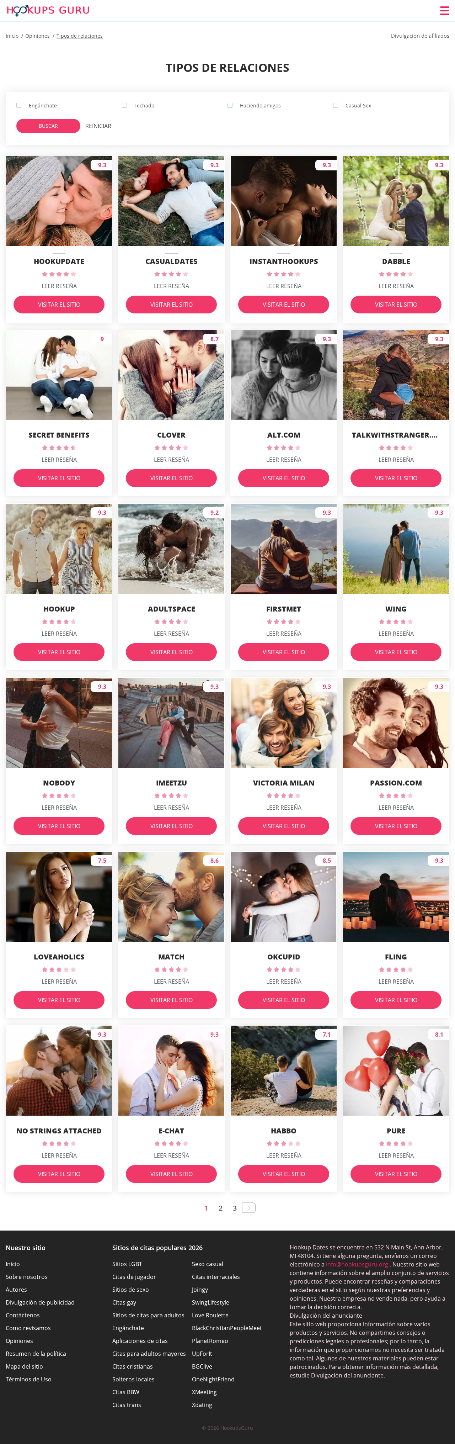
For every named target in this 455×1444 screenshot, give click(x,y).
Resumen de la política (36, 1354)
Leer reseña (59, 286)
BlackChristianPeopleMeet (227, 1328)
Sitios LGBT (127, 1264)
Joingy (200, 1290)
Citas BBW (125, 1392)
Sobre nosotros (27, 1277)
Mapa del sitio (24, 1366)
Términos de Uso (29, 1379)
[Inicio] (48, 11)
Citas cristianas (132, 1366)
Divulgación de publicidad (40, 1302)
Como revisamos (28, 1328)
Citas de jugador (134, 1277)
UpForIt (202, 1354)
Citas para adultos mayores (149, 1354)
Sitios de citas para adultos (148, 1315)
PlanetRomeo (210, 1341)
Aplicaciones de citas (140, 1341)
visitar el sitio (59, 304)
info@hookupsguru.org (357, 1264)
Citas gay (124, 1302)
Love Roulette (210, 1315)
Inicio (13, 1264)
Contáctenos (23, 1315)
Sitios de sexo (130, 1290)
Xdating (202, 1405)
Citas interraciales (216, 1277)
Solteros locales (133, 1379)
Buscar (48, 125)
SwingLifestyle (210, 1302)
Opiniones (19, 1341)
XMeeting (204, 1392)
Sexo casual (207, 1264)
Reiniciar (98, 126)
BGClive (202, 1366)
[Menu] (444, 10)
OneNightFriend (213, 1379)
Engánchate (128, 1328)
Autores (16, 1290)
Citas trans (126, 1405)
